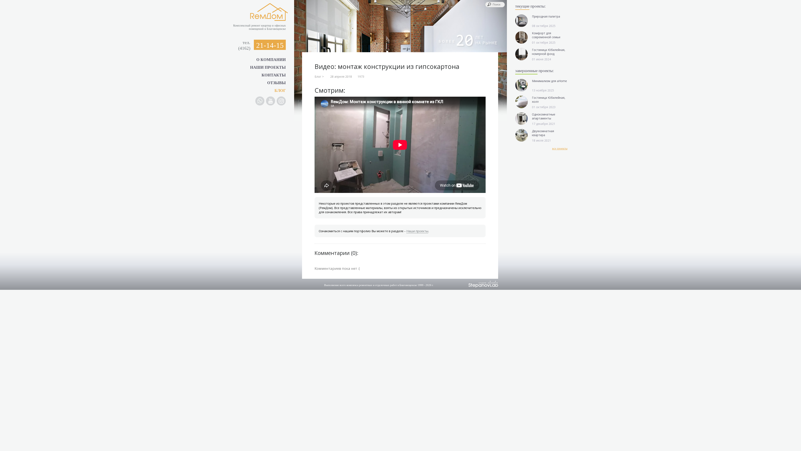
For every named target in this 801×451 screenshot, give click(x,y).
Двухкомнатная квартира (543, 133)
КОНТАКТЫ (274, 75)
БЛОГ (280, 90)
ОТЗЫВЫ (276, 83)
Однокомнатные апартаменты (543, 116)
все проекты (559, 148)
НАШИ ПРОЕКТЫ (268, 67)
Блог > (319, 77)
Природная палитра (546, 16)
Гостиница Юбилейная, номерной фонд (548, 52)
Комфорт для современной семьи (546, 35)
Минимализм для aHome (549, 81)
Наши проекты (417, 231)
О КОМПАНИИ (271, 59)
